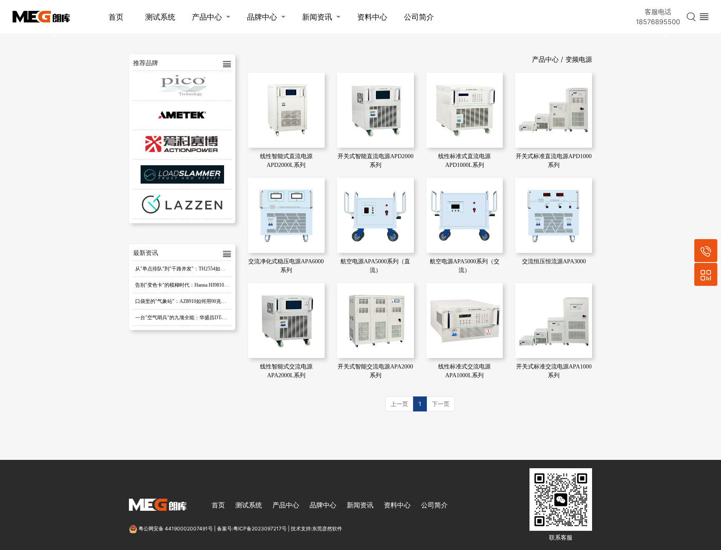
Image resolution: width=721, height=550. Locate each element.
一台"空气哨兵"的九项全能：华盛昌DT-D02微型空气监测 (198, 317)
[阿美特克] (182, 115)
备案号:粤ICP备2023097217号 (252, 528)
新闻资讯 (317, 17)
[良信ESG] (182, 204)
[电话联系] (705, 250)
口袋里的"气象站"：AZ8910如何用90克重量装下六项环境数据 (203, 301)
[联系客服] (705, 274)
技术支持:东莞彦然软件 (316, 528)
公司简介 (419, 17)
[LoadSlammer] (182, 174)
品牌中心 (262, 17)
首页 (116, 17)
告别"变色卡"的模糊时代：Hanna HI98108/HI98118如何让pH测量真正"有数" (218, 285)
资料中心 (372, 17)
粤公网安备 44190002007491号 (175, 528)
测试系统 (160, 17)
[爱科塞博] (182, 144)
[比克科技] (182, 85)
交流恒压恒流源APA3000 (554, 261)
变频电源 (578, 59)
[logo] (41, 17)
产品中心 (207, 17)
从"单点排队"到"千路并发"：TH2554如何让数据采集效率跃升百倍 (207, 269)
